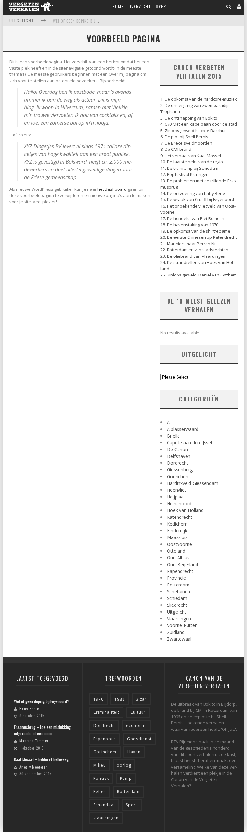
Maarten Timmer (34, 740)
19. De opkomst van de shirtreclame (195, 231)
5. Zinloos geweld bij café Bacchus (193, 130)
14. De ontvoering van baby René (192, 193)
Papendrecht (180, 571)
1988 (119, 699)
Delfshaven (178, 456)
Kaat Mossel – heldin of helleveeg (41, 759)
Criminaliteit (106, 712)
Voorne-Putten (182, 625)
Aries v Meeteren (33, 766)
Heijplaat (176, 497)
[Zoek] (229, 6)
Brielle (173, 436)
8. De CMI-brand (175, 149)
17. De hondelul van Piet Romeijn (192, 218)
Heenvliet (176, 490)
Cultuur (138, 712)
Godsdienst (139, 738)
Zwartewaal (179, 639)
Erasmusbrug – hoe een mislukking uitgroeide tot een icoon (42, 730)
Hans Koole (29, 708)
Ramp (126, 778)
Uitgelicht (176, 612)
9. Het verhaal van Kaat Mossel (190, 156)
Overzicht (139, 6)
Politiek (101, 778)
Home (118, 6)
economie (136, 725)
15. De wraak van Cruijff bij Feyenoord (197, 199)
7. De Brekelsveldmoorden (186, 143)
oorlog (124, 765)
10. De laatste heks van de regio (191, 162)
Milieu (99, 765)
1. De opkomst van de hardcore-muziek (198, 99)
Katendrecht (179, 517)
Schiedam (177, 598)
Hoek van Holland (185, 510)
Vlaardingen (179, 618)
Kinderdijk (177, 530)
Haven (134, 752)
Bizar (141, 699)
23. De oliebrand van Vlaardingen (192, 256)
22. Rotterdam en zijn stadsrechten (194, 250)
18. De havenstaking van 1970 (189, 224)
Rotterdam (178, 585)
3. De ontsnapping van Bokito (188, 118)
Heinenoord (179, 503)
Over (161, 6)
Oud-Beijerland (182, 564)
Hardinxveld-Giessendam (192, 483)
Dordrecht (177, 463)
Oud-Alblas (178, 558)
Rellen (99, 791)
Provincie (176, 578)
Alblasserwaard (182, 429)
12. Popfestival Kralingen (184, 174)
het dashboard (112, 189)
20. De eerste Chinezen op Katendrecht (198, 237)
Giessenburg (180, 470)
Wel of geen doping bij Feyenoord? (85, 21)
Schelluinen (178, 591)
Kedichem (177, 524)
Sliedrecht (177, 605)
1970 (98, 699)
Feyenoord (104, 738)
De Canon (177, 449)
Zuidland (176, 632)
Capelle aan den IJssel (189, 443)
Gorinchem (178, 476)
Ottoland (176, 551)
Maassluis (177, 537)
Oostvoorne (179, 544)
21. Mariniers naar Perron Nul (189, 244)
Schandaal (104, 805)
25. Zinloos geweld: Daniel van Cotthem (198, 275)
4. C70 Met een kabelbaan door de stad (198, 124)
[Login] (239, 6)
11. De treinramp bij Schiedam (189, 168)
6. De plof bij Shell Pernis (184, 137)
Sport (131, 805)
